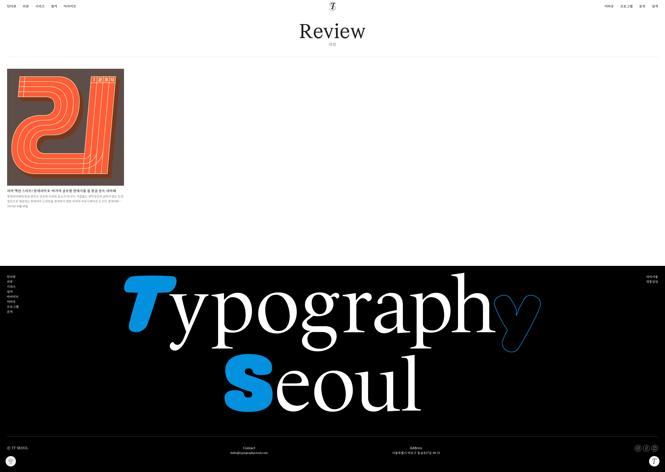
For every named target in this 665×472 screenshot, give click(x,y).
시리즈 (40, 6)
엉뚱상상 (652, 281)
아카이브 (70, 6)
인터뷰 (11, 6)
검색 (655, 6)
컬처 (54, 6)
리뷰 (26, 6)
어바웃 (609, 6)
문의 (642, 6)
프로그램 (626, 6)
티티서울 (652, 276)
